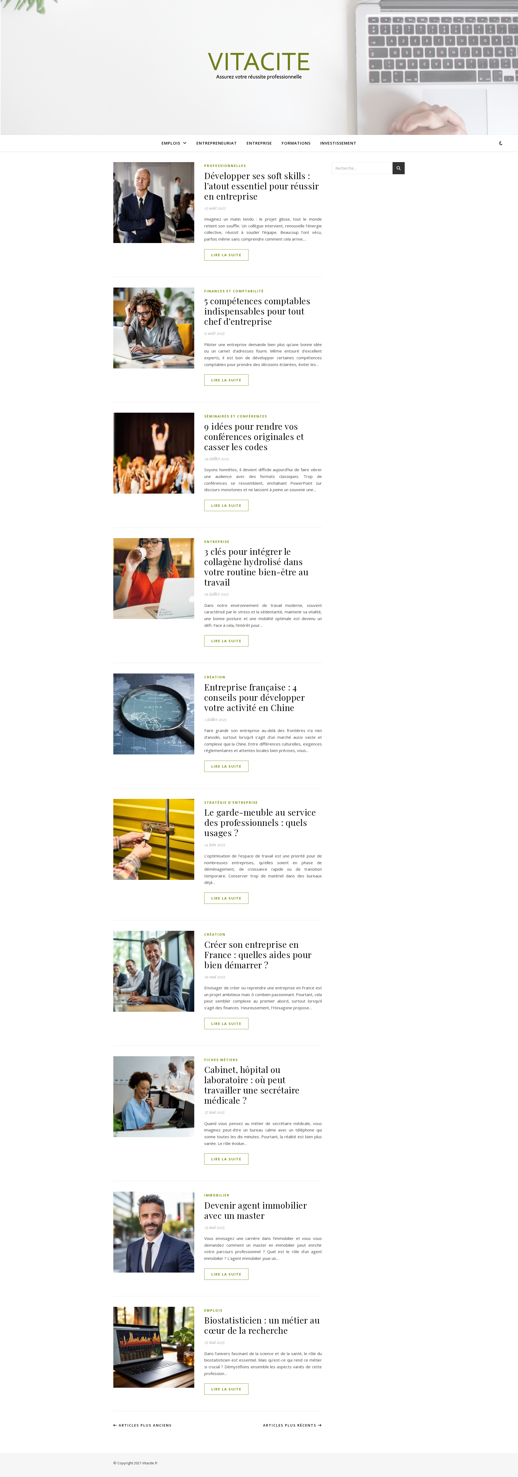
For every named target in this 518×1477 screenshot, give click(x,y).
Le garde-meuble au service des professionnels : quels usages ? (260, 822)
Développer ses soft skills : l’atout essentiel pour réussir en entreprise (261, 186)
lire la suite (226, 254)
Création (215, 677)
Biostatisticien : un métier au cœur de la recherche (262, 1325)
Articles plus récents (290, 1425)
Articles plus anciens (144, 1425)
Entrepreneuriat (216, 143)
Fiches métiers (221, 1060)
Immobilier (217, 1195)
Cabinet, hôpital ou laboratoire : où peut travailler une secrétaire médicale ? (252, 1085)
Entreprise (259, 143)
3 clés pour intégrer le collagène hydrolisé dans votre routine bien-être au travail (256, 566)
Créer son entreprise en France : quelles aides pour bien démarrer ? (258, 954)
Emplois (171, 143)
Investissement (338, 143)
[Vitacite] (259, 67)
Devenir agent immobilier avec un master (255, 1210)
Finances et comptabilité (234, 291)
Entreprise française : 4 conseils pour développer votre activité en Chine (254, 697)
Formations (296, 143)
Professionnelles (225, 165)
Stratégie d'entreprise (231, 802)
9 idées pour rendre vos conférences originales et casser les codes (254, 436)
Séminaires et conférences (235, 416)
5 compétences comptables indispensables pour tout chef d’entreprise (257, 311)
